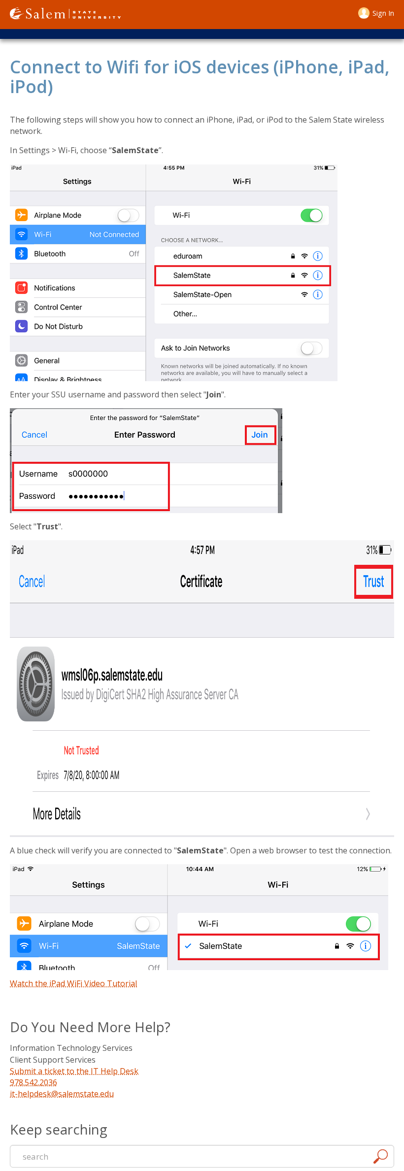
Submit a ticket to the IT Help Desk (74, 1071)
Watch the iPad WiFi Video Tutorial (73, 983)
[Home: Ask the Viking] (65, 14)
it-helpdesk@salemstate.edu (62, 1093)
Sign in (383, 13)
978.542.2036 (33, 1082)
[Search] (380, 1158)
